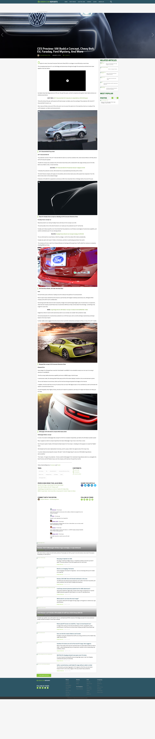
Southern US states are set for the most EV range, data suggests (74, 643)
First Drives (73, 2)
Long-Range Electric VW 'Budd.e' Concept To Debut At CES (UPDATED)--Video (69, 310)
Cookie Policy (99, 690)
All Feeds (88, 682)
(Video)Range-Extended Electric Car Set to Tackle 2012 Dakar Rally (53, 489)
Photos (77, 682)
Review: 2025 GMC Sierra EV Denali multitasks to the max (72, 578)
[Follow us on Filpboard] (92, 499)
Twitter (58, 465)
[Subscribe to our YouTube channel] (90, 499)
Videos (77, 683)
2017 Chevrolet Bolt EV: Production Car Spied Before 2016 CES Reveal (71, 98)
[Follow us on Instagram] (87, 499)
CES (46, 471)
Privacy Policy (100, 692)
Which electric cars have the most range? (68, 598)
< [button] (112, 98)
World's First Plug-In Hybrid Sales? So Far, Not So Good (50, 485)
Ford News (56, 474)
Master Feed (89, 683)
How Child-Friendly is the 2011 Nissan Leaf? (48, 487)
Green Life (101, 2)
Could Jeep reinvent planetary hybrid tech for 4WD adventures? (73, 588)
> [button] (117, 98)
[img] (82, 485)
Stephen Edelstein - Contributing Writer (49, 499)
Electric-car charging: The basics (65, 568)
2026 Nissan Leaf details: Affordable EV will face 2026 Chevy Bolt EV (59, 612)
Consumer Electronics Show (64, 471)
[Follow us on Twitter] (84, 499)
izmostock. (86, 697)
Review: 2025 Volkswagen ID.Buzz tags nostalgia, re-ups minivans (59, 547)
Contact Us (99, 683)
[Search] (114, 2)
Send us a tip (76, 470)
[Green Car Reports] (48, 2)
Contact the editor (77, 474)
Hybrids (89, 2)
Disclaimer (99, 689)
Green (61, 474)
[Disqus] (67, 523)
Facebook (53, 465)
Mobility (67, 683)
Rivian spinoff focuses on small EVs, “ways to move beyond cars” (74, 623)
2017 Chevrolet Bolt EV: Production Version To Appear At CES (70, 168)
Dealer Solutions (79, 689)
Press (98, 685)
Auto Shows (45, 11)
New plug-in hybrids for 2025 (64, 558)
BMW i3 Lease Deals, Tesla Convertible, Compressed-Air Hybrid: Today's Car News (57, 491)
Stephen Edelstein (45, 55)
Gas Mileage (68, 687)
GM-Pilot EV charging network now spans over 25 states (72, 655)
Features (67, 696)
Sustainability (68, 685)
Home (39, 11)
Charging (67, 682)
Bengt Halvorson (60, 564)
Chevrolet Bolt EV (53, 471)
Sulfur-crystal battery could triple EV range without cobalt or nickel (74, 665)
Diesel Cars (68, 694)
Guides (95, 2)
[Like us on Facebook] (82, 499)
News (66, 2)
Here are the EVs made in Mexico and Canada (69, 633)
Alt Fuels (67, 692)
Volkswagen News (42, 478)
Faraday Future (48, 474)
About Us (99, 682)
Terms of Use (100, 687)
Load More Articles (44, 675)
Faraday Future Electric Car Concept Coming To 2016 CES (70, 234)
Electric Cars (81, 2)
